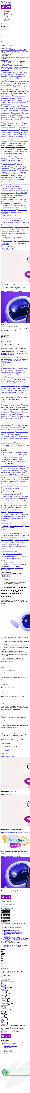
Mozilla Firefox (8, 1047)
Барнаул (3, 989)
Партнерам (7, 20)
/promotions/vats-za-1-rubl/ (7, 249)
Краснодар (4, 1000)
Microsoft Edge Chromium (10, 1046)
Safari (5, 1048)
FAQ (5, 934)
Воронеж (3, 992)
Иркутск (3, 995)
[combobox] (16, 573)
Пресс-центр (4, 65)
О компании (7, 19)
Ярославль (4, 1024)
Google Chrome (8, 1050)
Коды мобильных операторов (12, 937)
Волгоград (4, 990)
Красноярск (4, 1001)
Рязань (2, 1011)
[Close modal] (2, 963)
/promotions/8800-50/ (6, 794)
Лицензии (17, 67)
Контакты (11, 67)
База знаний (7, 936)
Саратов (3, 1014)
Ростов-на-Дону (5, 1009)
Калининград (4, 998)
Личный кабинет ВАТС (7, 50)
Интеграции (7, 15)
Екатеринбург (5, 994)
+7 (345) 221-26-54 (6, 2)
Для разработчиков (18, 933)
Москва (3, 986)
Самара (3, 1013)
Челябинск (4, 1022)
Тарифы (6, 16)
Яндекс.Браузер (8, 1051)
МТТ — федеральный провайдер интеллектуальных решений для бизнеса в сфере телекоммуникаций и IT (15, 939)
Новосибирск (4, 1005)
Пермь (2, 1008)
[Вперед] (5, 755)
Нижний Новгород (6, 1003)
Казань (3, 997)
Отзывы (10, 65)
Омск (2, 1006)
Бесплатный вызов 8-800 (12, 52)
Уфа (2, 1021)
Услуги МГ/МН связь (11, 51)
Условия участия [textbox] (16, 573)
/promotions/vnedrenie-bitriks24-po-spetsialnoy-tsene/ (14, 832)
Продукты (7, 13)
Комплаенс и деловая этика (15, 68)
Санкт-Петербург (5, 987)
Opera (5, 1053)
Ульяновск (4, 1019)
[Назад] (2, 755)
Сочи (2, 1016)
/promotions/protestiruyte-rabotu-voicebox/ (11, 291)
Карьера (15, 65)
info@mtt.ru (4, 906)
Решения (6, 11)
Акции (6, 17)
